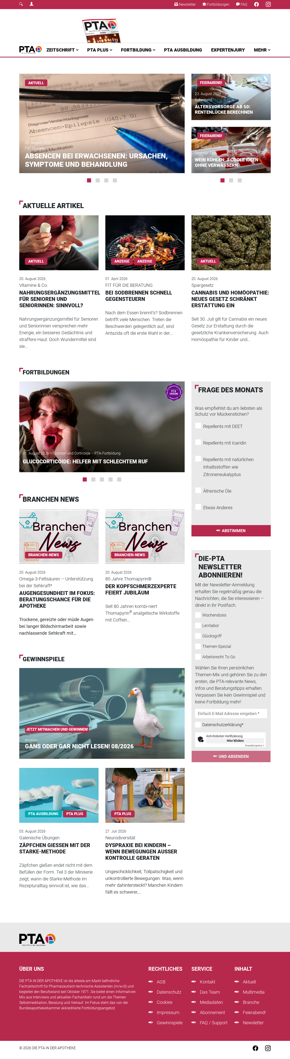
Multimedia (253, 992)
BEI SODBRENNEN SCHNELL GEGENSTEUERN (138, 296)
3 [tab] (106, 180)
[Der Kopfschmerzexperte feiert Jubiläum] (145, 530)
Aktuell (249, 982)
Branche (250, 1002)
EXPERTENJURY (228, 50)
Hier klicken (235, 740)
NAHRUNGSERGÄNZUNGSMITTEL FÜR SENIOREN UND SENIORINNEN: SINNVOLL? (59, 299)
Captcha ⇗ (254, 745)
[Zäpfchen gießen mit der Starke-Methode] (59, 789)
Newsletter (187, 4)
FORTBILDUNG (136, 50)
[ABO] (102, 26)
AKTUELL (36, 83)
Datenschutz (168, 992)
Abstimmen (234, 530)
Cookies (164, 1002)
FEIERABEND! (211, 83)
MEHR (260, 50)
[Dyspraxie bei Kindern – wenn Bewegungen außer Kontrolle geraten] (145, 789)
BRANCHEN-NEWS (43, 555)
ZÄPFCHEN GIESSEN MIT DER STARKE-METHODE (54, 848)
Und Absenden (234, 756)
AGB (160, 982)
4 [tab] (115, 180)
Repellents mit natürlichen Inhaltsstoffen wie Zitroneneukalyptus (228, 467)
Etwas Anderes (217, 507)
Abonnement (212, 1012)
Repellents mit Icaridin (224, 443)
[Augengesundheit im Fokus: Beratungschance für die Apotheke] (59, 530)
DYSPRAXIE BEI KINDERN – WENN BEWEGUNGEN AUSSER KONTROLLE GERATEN (141, 851)
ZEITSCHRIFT (60, 50)
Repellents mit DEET (223, 426)
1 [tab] (89, 180)
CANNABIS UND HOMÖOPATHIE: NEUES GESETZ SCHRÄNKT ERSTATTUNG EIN (230, 299)
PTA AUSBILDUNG (183, 50)
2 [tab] (98, 180)
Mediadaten (211, 1002)
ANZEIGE (144, 261)
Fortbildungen (217, 4)
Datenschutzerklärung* (223, 724)
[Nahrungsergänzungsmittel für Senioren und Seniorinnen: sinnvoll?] (59, 236)
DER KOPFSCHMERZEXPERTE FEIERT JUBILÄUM (140, 589)
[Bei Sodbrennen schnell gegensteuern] (145, 236)
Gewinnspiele (169, 1022)
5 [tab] (119, 479)
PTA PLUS (98, 50)
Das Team (209, 992)
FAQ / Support (213, 1022)
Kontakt (207, 982)
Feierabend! (254, 1012)
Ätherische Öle (217, 491)
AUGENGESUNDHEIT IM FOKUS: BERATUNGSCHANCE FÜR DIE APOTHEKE (57, 599)
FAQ (243, 4)
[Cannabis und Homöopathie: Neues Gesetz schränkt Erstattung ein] (231, 236)
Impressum (167, 1012)
